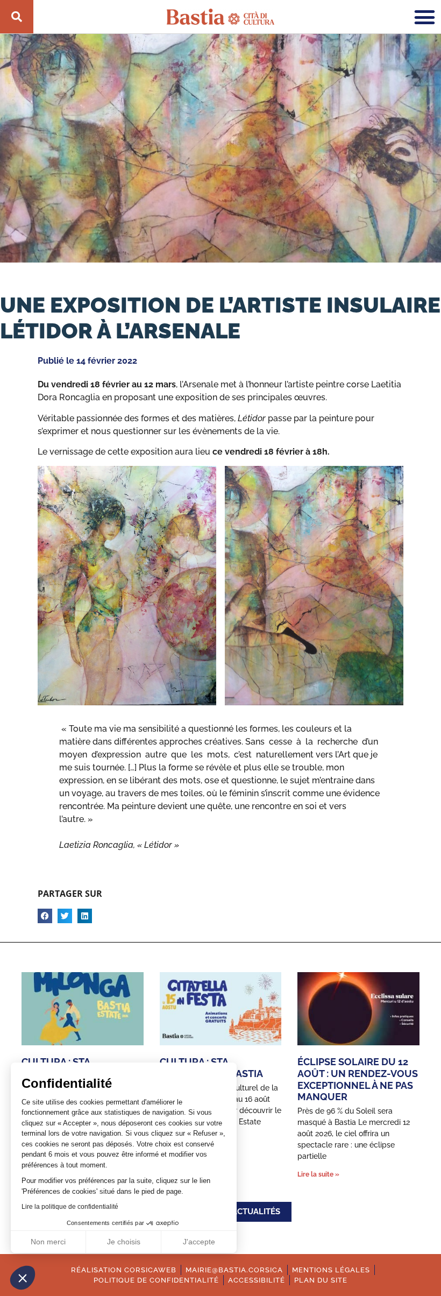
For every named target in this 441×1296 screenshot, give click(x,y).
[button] (22, 1278)
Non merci (48, 1241)
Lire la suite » (318, 1174)
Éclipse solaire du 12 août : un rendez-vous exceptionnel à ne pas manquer (357, 1079)
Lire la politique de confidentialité (70, 1206)
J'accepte (199, 1241)
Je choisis (123, 1241)
